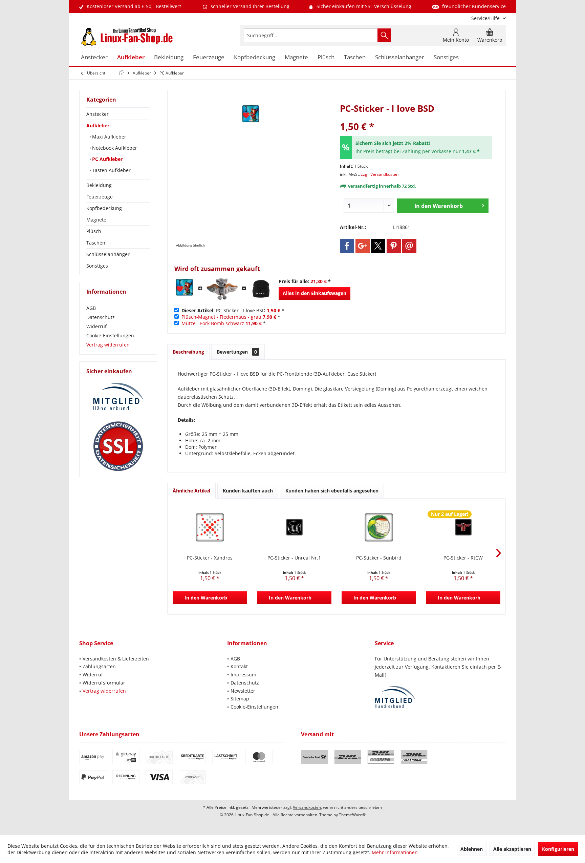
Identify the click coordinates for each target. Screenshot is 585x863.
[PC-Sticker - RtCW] (463, 527)
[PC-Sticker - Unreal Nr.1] (294, 527)
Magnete (96, 219)
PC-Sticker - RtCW (463, 557)
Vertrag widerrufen (108, 344)
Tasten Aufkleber (111, 170)
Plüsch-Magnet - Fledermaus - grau (221, 317)
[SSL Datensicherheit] (118, 446)
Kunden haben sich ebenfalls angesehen (331, 490)
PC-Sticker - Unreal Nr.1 (294, 557)
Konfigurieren (558, 849)
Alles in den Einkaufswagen (314, 293)
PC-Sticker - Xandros (210, 557)
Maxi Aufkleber (108, 136)
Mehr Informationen (395, 852)
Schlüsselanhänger (108, 254)
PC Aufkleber (107, 159)
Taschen (95, 242)
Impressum (243, 674)
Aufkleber (97, 125)
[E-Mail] (409, 246)
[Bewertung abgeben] (416, 117)
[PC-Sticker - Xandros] (210, 527)
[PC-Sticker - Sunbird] (379, 527)
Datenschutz (100, 317)
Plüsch (93, 231)
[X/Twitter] (378, 246)
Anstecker (97, 114)
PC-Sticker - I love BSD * (232, 310)
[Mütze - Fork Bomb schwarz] (261, 288)
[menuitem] (486, 18)
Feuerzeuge (99, 196)
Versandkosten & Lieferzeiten (116, 658)
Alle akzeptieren (512, 849)
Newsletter (243, 691)
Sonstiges (97, 265)
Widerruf (96, 326)
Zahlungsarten (99, 666)
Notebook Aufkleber (114, 148)
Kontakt (239, 666)
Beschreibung (188, 352)
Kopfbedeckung (104, 208)
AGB (91, 308)
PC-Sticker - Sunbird (379, 557)
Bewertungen (237, 352)
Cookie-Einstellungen (110, 335)
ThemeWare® (352, 815)
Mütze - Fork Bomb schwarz (212, 323)
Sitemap (240, 698)
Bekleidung (99, 185)
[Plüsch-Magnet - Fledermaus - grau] (222, 288)
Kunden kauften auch (248, 490)
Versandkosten (307, 807)
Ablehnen (471, 849)
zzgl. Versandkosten (379, 174)
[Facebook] (347, 246)
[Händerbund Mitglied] (118, 397)
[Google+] (362, 246)
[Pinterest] (394, 246)
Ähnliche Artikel (191, 490)
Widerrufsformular (104, 682)
